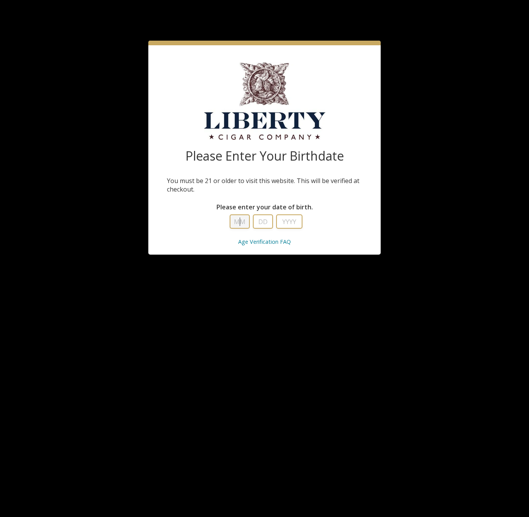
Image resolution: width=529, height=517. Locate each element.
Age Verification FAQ (264, 241)
